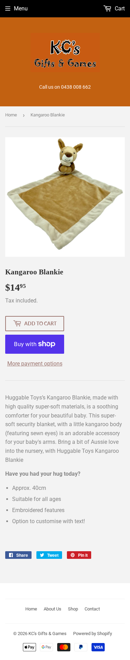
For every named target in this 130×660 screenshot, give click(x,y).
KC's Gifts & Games (47, 633)
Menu (21, 8)
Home (11, 114)
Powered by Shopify (92, 633)
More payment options (34, 363)
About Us (52, 608)
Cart (119, 8)
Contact (92, 608)
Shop (73, 608)
